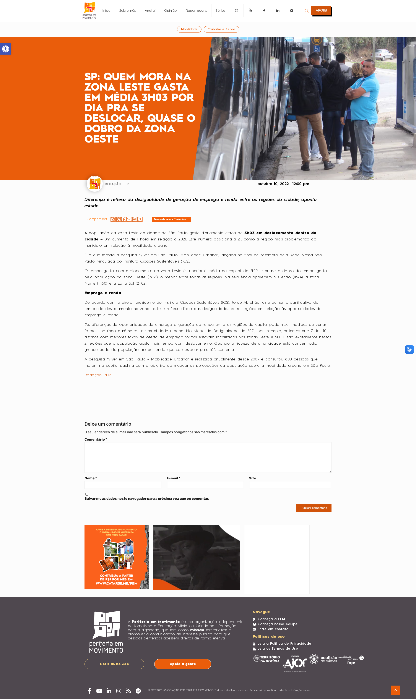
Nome (90, 478)
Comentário (95, 439)
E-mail (173, 478)
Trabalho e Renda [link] (221, 29)
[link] (5, 49)
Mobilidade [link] (189, 29)
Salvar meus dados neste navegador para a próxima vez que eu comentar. (146, 498)
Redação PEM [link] (98, 375)
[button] (113, 219)
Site (252, 478)
